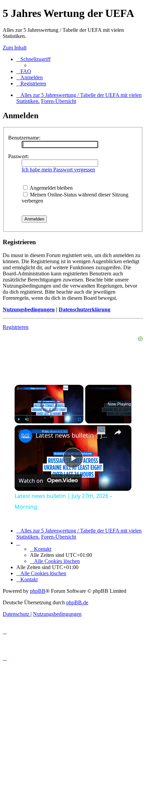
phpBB (37, 591)
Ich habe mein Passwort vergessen (58, 169)
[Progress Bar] (49, 415)
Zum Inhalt (14, 47)
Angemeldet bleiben (51, 188)
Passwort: (18, 156)
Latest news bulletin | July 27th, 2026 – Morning (72, 435)
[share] (118, 432)
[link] (25, 436)
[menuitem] (23, 71)
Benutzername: (24, 138)
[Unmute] (27, 419)
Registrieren (16, 327)
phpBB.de (77, 602)
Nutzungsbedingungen (29, 309)
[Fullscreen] (79, 419)
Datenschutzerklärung (84, 309)
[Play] (19, 419)
